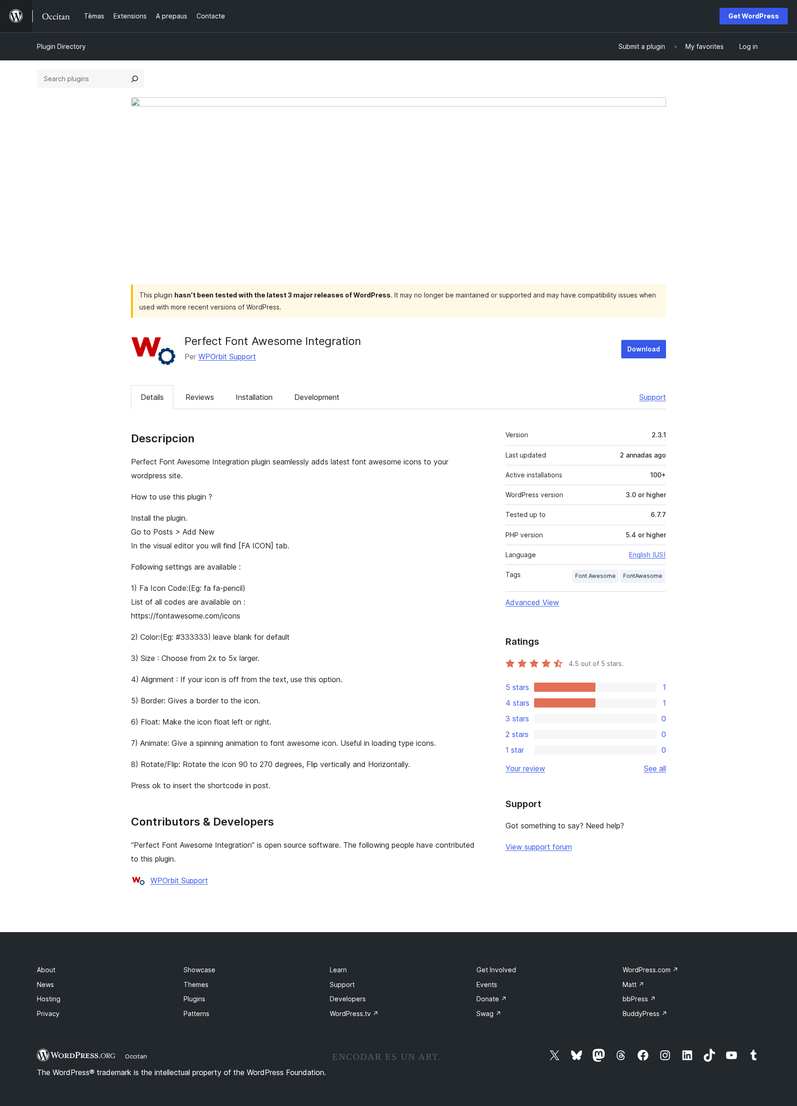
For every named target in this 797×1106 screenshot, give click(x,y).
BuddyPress (645, 1013)
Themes (196, 984)
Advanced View (532, 602)
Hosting (48, 999)
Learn (338, 970)
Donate (491, 999)
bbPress (639, 999)
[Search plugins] (134, 79)
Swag (488, 1013)
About (46, 970)
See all (655, 768)
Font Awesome (595, 575)
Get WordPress (753, 16)
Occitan (136, 1056)
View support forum (539, 846)
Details (152, 397)
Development (316, 397)
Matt (633, 984)
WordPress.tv (354, 1013)
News (45, 984)
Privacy (48, 1013)
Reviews (199, 397)
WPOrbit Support (227, 356)
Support (652, 397)
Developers (348, 999)
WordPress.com (650, 970)
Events (486, 984)
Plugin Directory (61, 46)
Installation (254, 397)
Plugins (194, 999)
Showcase (199, 970)
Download (643, 349)
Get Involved (496, 970)
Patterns (196, 1013)
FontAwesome (642, 575)
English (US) (647, 555)
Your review (525, 768)
